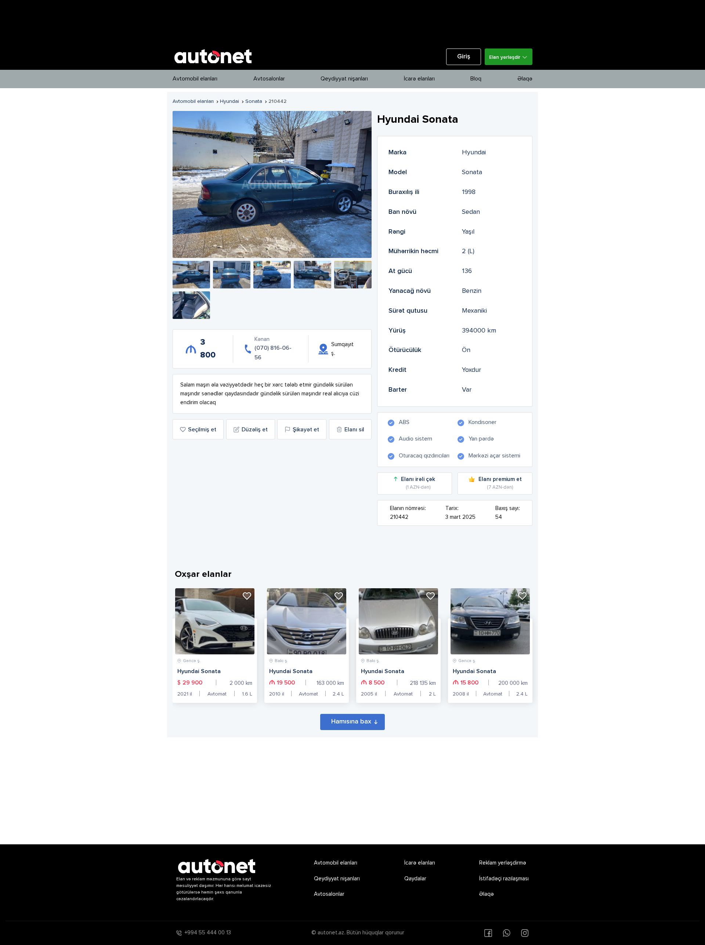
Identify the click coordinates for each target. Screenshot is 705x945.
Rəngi (396, 232)
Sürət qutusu (407, 311)
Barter (397, 390)
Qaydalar (415, 878)
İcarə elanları (419, 79)
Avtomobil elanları (195, 79)
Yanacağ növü (409, 291)
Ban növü (402, 212)
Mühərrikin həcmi (413, 251)
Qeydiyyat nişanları (344, 79)
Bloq (475, 79)
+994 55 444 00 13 (208, 932)
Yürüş (397, 330)
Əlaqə (524, 79)
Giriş (463, 57)
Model (397, 172)
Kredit (397, 370)
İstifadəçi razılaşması (504, 878)
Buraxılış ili (403, 192)
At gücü (400, 271)
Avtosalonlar (269, 79)
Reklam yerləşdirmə (502, 863)
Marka (397, 152)
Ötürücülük (404, 350)
